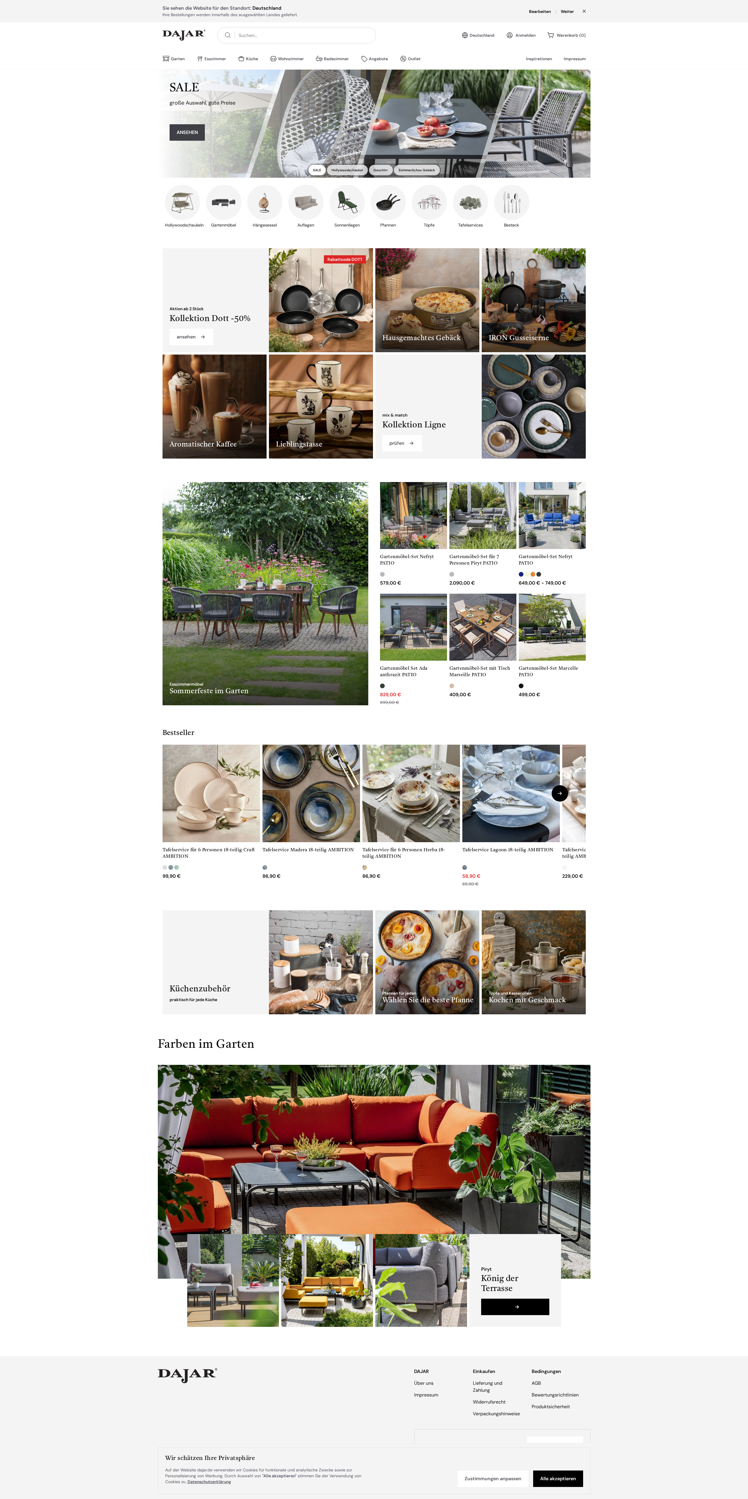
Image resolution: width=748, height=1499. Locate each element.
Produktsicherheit (551, 1407)
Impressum (575, 58)
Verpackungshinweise (496, 1414)
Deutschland (482, 35)
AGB (536, 1383)
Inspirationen (539, 58)
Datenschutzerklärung (209, 1481)
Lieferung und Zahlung (487, 1386)
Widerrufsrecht (489, 1402)
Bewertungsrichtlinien (555, 1395)
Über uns (424, 1383)
